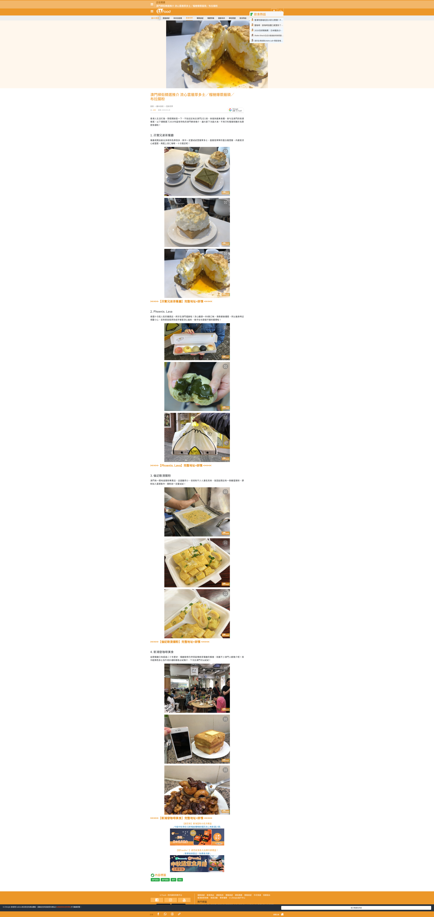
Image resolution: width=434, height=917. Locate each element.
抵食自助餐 (177, 18)
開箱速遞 (166, 18)
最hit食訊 (160, 106)
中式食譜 (257, 895)
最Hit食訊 (155, 18)
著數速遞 (200, 18)
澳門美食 (155, 879)
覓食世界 (189, 18)
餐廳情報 (210, 18)
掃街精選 (232, 18)
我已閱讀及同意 (356, 908)
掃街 (180, 879)
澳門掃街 (165, 879)
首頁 (152, 106)
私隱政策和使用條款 (63, 907)
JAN (154, 110)
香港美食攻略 (202, 897)
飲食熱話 (243, 18)
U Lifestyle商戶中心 (237, 897)
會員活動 (214, 897)
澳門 (173, 879)
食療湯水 (266, 895)
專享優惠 (223, 897)
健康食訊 (221, 18)
